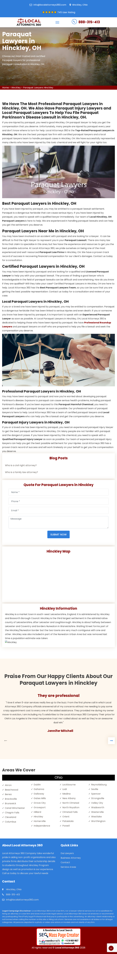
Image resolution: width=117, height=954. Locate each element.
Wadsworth (97, 807)
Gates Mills (40, 798)
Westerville (97, 812)
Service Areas (68, 867)
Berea (8, 794)
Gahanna (39, 789)
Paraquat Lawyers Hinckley (38, 87)
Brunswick (10, 803)
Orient (65, 816)
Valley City (97, 803)
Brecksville (11, 799)
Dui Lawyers (67, 853)
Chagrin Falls (12, 812)
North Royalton (70, 807)
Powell (66, 825)
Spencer (96, 793)
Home (5, 87)
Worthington (98, 821)
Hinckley (16, 87)
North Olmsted (70, 803)
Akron (8, 785)
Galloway (39, 793)
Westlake (96, 816)
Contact (65, 862)
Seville (94, 789)
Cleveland (10, 817)
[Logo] (29, 22)
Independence (42, 825)
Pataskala (67, 821)
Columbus (10, 821)
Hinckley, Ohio (80, 4)
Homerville (40, 821)
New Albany (69, 798)
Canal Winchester (15, 808)
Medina (66, 793)
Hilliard (37, 812)
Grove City (40, 803)
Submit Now (58, 534)
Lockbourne (69, 784)
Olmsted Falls (70, 812)
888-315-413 (89, 22)
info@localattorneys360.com (50, 4)
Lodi (64, 789)
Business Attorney (71, 857)
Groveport (40, 807)
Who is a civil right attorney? (21, 465)
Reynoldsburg (99, 784)
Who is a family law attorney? (21, 472)
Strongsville (97, 798)
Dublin (37, 784)
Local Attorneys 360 (67, 947)
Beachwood (11, 789)
